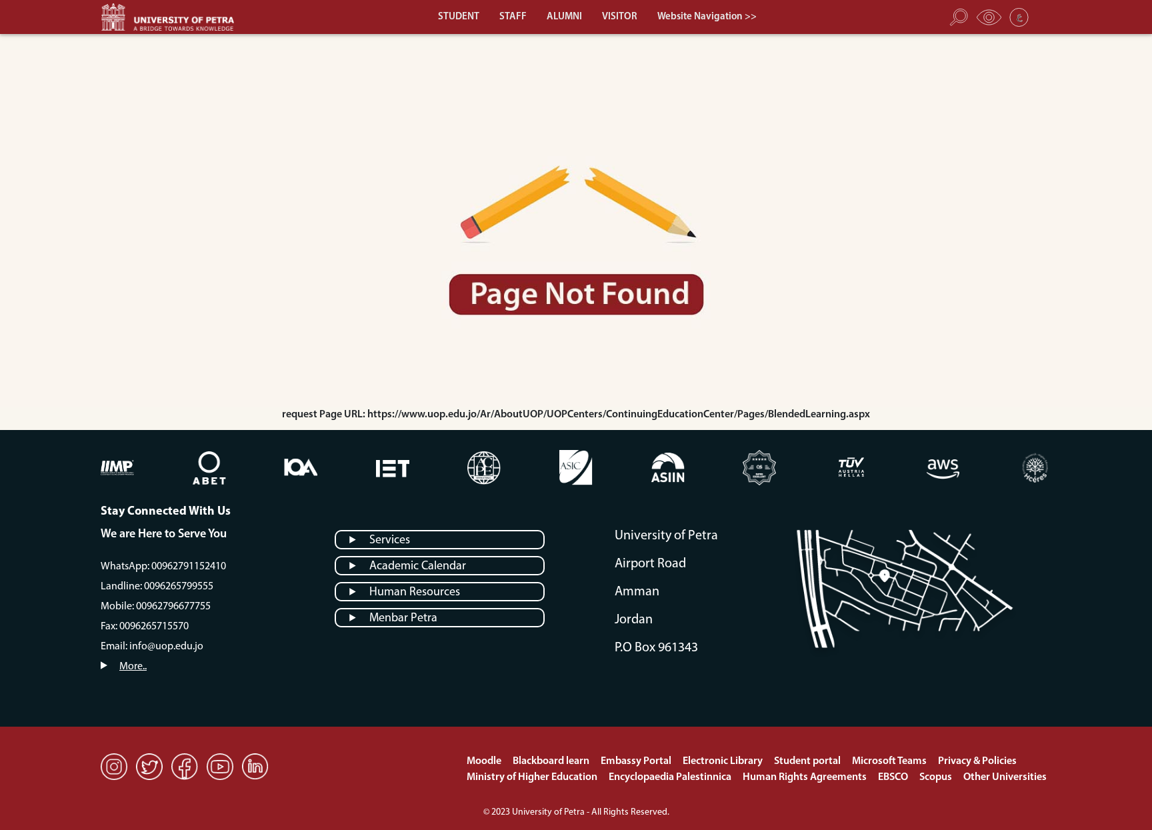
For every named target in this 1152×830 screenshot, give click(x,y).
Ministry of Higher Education (533, 777)
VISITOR (619, 17)
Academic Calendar (417, 567)
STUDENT (458, 17)
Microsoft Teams (890, 761)
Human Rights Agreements (806, 777)
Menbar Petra (403, 619)
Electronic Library (724, 761)
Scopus (936, 777)
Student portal (808, 761)
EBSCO (894, 777)
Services (389, 541)
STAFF (513, 17)
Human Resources (414, 593)
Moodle (485, 761)
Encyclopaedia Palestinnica (671, 777)
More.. (133, 666)
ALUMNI (564, 17)
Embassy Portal (637, 761)
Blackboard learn (552, 761)
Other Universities (1005, 777)
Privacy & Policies (977, 761)
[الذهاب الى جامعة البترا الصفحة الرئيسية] (174, 17)
